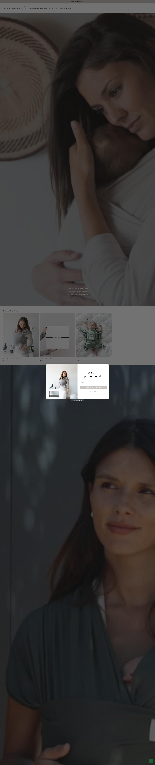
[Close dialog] (107, 366)
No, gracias (93, 391)
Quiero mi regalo (93, 387)
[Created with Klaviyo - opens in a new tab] (77, 400)
